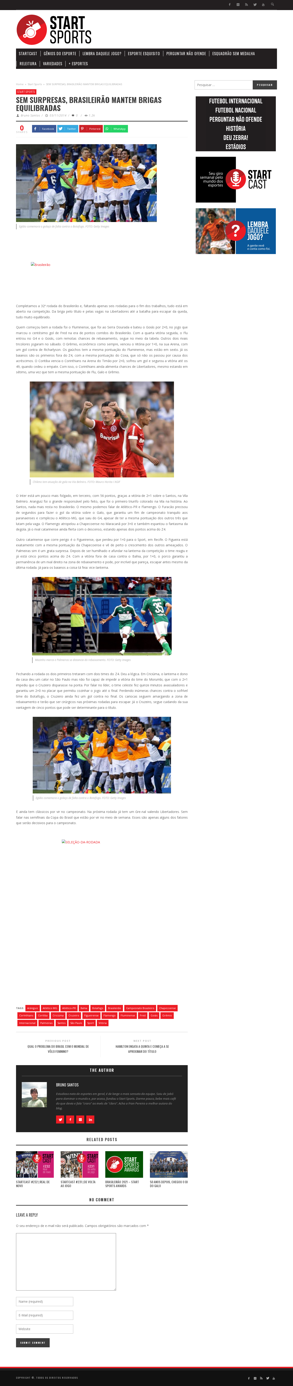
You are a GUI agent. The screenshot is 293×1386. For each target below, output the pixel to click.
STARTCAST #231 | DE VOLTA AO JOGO (78, 1183)
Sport (90, 1023)
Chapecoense (167, 1008)
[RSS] (246, 4)
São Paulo (76, 1023)
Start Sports (35, 84)
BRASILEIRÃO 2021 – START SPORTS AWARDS (122, 1183)
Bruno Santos (30, 115)
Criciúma (58, 1015)
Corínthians (26, 1015)
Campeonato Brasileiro (140, 1008)
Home (20, 84)
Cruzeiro (73, 1015)
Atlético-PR (69, 1008)
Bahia (84, 1008)
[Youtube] (263, 4)
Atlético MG (50, 1008)
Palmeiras (46, 1023)
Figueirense (91, 1015)
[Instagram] (238, 4)
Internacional (27, 1023)
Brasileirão (114, 1008)
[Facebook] (229, 4)
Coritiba (43, 1015)
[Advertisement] (193, 29)
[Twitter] (255, 4)
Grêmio (167, 1015)
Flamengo (109, 1015)
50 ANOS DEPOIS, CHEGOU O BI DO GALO (169, 1183)
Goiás (154, 1015)
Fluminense (128, 1015)
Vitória (103, 1023)
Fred (143, 1015)
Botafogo (97, 1008)
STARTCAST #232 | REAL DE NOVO (33, 1183)
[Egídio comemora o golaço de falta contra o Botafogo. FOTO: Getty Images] (86, 182)
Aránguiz (32, 1008)
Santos (61, 1023)
